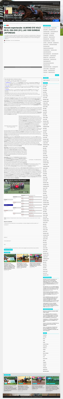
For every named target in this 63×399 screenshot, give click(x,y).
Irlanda (44, 349)
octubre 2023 (45, 142)
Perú (44, 356)
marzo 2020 (45, 213)
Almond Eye (37, 99)
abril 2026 (44, 92)
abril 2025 (44, 113)
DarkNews (35, 396)
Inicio (5, 20)
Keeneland (46, 55)
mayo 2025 (45, 112)
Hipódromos (45, 369)
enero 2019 (45, 231)
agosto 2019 (45, 222)
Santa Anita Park (47, 66)
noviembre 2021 (46, 184)
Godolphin (55, 42)
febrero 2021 (45, 197)
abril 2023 (44, 153)
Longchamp (53, 55)
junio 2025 (45, 110)
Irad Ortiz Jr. (53, 50)
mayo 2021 (45, 191)
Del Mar (51, 35)
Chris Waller (46, 33)
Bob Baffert (52, 29)
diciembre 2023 (45, 139)
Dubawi (46, 37)
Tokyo (45, 72)
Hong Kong (45, 345)
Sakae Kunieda (16, 83)
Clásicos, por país (18, 20)
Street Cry (52, 68)
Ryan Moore (47, 64)
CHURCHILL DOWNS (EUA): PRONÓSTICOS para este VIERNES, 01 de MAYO (50, 320)
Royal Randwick (47, 61)
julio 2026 (44, 86)
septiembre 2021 (46, 186)
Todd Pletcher (51, 70)
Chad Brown (46, 31)
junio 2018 (45, 242)
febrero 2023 (45, 157)
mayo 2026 (45, 90)
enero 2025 (45, 119)
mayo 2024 (45, 130)
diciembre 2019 (45, 218)
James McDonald (47, 51)
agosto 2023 (45, 146)
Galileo (50, 42)
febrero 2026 (45, 95)
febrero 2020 (45, 215)
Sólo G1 (13, 20)
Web (5, 244)
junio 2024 (45, 128)
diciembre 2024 (45, 121)
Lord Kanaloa (20, 82)
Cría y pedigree (25, 20)
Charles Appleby (54, 31)
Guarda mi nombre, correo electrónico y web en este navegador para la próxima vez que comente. (22, 247)
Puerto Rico (45, 358)
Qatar (44, 360)
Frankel (52, 38)
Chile (44, 340)
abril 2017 (44, 267)
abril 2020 (44, 211)
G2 (53, 40)
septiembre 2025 (46, 104)
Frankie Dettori (47, 40)
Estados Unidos (45, 344)
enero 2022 (45, 180)
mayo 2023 (45, 151)
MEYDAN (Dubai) (46, 371)
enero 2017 (45, 273)
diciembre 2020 (45, 200)
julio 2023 (44, 148)
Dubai (44, 342)
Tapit (45, 70)
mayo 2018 (45, 244)
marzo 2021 (45, 195)
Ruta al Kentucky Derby (48, 63)
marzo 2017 (45, 269)
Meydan (46, 57)
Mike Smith (52, 57)
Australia (44, 336)
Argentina (45, 335)
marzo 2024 (45, 133)
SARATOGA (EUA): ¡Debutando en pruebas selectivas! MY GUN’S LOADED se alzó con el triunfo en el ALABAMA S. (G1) (36, 258)
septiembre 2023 (46, 144)
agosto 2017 (45, 260)
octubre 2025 (45, 103)
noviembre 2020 (46, 202)
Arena (46, 29)
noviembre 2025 (46, 101)
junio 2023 (45, 150)
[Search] (51, 20)
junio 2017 (45, 264)
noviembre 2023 (46, 141)
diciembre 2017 (45, 253)
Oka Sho (11, 98)
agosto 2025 (45, 106)
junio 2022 (45, 171)
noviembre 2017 (46, 255)
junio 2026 (45, 88)
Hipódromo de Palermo (48, 48)
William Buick (52, 72)
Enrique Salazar (7, 40)
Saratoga (55, 66)
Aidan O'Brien (47, 27)
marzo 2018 (45, 247)
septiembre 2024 (46, 126)
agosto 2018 (45, 238)
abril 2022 (44, 175)
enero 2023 (45, 159)
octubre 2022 (45, 164)
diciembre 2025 (45, 99)
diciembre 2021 (45, 182)
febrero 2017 (45, 271)
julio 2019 (44, 224)
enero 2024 (45, 137)
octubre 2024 (45, 124)
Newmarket (46, 59)
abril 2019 (44, 226)
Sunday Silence (32, 82)
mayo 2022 (45, 173)
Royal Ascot (53, 59)
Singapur (44, 362)
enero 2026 (45, 97)
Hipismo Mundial (13, 15)
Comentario (6, 224)
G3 (45, 42)
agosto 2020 (45, 206)
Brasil (44, 338)
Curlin (52, 33)
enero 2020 (45, 217)
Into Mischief (47, 50)
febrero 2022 (45, 179)
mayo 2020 (45, 209)
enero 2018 (45, 251)
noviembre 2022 (46, 162)
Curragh (46, 35)
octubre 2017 (45, 256)
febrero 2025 (45, 117)
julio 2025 (44, 108)
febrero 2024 (45, 135)
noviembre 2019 (46, 220)
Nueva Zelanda (45, 353)
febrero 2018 (45, 249)
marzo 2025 (45, 115)
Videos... (56, 20)
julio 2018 (44, 240)
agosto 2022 (45, 168)
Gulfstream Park (53, 44)
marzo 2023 (45, 155)
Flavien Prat (52, 37)
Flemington (46, 38)
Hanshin (9, 80)
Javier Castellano (47, 53)
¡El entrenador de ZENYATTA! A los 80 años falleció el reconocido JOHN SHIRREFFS (51, 324)
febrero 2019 (45, 229)
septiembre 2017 (46, 258)
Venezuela (45, 367)
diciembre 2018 (45, 233)
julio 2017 (44, 262)
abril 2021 (44, 193)
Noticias (8, 20)
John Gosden (55, 53)
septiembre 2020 (46, 204)
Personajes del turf (33, 20)
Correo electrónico (7, 240)
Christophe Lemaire (23, 83)
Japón (5, 25)
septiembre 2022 (46, 166)
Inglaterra (45, 347)
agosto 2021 (45, 188)
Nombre (5, 237)
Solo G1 (46, 68)
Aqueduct (54, 27)
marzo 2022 (45, 177)
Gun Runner (46, 46)
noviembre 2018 (46, 235)
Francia (6, 383)
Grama (18, 80)
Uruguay (44, 365)
